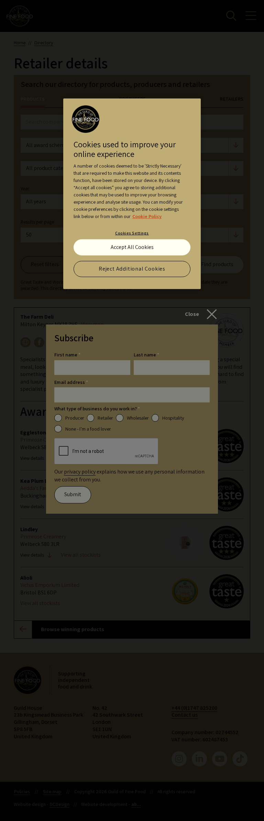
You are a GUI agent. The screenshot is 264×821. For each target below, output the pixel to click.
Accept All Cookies (132, 247)
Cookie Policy (147, 216)
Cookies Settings (132, 233)
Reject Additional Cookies (132, 268)
